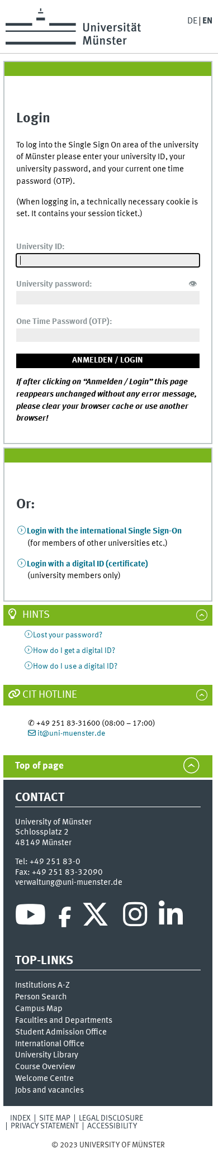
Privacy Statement (45, 1126)
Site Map (54, 1118)
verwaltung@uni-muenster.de (68, 882)
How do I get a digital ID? (74, 651)
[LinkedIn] (171, 917)
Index (20, 1118)
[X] (97, 917)
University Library (46, 1055)
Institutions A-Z (42, 985)
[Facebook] (65, 917)
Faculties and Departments (63, 1020)
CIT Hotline (49, 695)
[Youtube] (30, 917)
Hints (36, 615)
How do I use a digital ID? (75, 666)
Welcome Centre (44, 1078)
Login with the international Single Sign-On (104, 531)
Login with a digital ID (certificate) (87, 564)
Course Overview (45, 1066)
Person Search (41, 997)
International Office (49, 1044)
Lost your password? (67, 635)
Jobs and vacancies (49, 1090)
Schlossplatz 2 (42, 832)
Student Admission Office (61, 1032)
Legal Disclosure (111, 1118)
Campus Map (39, 1008)
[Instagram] (135, 917)
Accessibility (112, 1126)
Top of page (39, 766)
